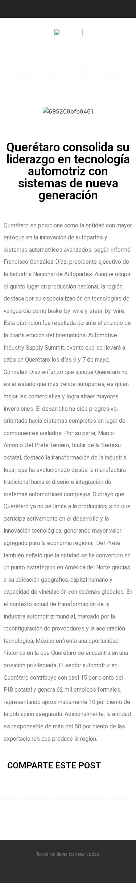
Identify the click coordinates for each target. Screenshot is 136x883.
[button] (68, 71)
